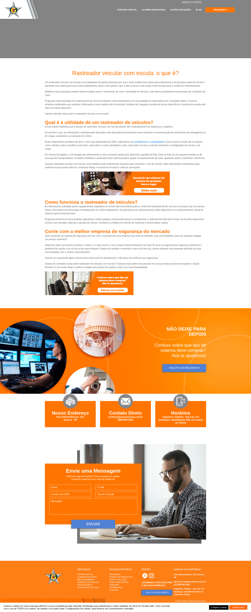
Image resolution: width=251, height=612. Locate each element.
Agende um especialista (121, 577)
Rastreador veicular (88, 588)
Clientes (113, 590)
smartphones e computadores (149, 142)
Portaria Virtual (127, 10)
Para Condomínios (86, 580)
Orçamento (220, 10)
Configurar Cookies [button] (219, 607)
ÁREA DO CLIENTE (191, 2)
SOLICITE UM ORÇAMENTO (157, 592)
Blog (199, 10)
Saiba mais (114, 585)
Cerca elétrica (84, 585)
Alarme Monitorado (153, 10)
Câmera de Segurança (88, 582)
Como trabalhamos (118, 582)
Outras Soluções (180, 10)
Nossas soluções (118, 580)
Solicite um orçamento (184, 368)
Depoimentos (115, 588)
